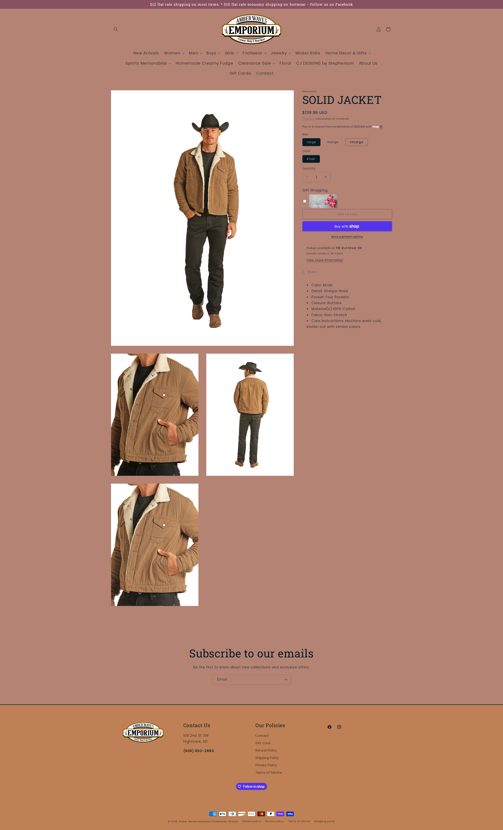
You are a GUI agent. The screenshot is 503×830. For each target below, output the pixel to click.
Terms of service (299, 821)
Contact (262, 736)
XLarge (335, 143)
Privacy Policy (266, 765)
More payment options (347, 236)
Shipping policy (324, 821)
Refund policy (251, 821)
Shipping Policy (267, 758)
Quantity (309, 168)
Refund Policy (266, 750)
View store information (325, 260)
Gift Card (262, 743)
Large (311, 142)
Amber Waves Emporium (195, 821)
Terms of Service (268, 773)
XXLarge (356, 142)
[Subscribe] (285, 679)
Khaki (311, 159)
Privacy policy (274, 821)
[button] (115, 29)
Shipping (308, 119)
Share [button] (311, 272)
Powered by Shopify (225, 821)
